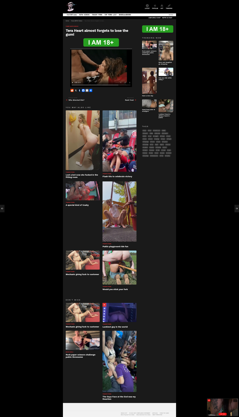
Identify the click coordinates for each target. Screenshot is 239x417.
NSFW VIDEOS (84, 15)
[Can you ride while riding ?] (166, 72)
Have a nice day (147, 96)
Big (152, 133)
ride (158, 150)
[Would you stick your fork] (119, 268)
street (169, 153)
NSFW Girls (69, 352)
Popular (104, 305)
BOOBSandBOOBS (125, 15)
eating (157, 139)
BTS (145, 136)
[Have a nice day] (149, 81)
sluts (162, 153)
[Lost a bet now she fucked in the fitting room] (83, 140)
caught (156, 136)
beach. (146, 133)
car (150, 136)
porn (165, 147)
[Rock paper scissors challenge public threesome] (83, 340)
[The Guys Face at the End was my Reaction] (119, 361)
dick (145, 139)
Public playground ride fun (115, 246)
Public (145, 150)
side (151, 153)
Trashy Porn (70, 172)
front (153, 141)
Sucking (146, 155)
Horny (168, 144)
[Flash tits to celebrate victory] (119, 141)
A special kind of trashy (77, 205)
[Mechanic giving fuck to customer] (83, 260)
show (145, 153)
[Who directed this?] (2, 208)
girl (157, 144)
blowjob (165, 133)
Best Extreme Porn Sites (143, 414)
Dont (151, 139)
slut (157, 153)
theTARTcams (72, 15)
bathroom (157, 130)
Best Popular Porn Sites (127, 414)
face (163, 139)
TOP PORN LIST (110, 15)
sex (169, 150)
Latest (147, 8)
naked (145, 147)
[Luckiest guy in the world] (119, 312)
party (152, 147)
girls (162, 144)
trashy (168, 155)
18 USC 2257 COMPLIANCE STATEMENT (139, 413)
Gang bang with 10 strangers (148, 110)
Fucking (146, 144)
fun (152, 144)
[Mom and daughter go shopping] (166, 50)
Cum (169, 136)
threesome (154, 155)
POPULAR (155, 8)
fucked (165, 141)
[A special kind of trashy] (83, 190)
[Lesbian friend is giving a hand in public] (166, 105)
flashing (146, 141)
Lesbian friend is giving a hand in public (164, 115)
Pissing (159, 147)
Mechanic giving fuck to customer (82, 274)
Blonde (158, 133)
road (164, 150)
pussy (152, 150)
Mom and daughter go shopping (165, 63)
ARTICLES (155, 413)
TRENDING (169, 8)
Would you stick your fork (115, 289)
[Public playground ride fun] (119, 211)
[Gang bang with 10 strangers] (149, 103)
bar (150, 130)
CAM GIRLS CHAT (154, 18)
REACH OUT (124, 413)
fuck (159, 141)
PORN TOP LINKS (164, 413)
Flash (169, 139)
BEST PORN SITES (157, 414)
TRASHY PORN (97, 15)
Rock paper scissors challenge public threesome (80, 356)
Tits (162, 155)
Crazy (162, 136)
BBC (164, 130)
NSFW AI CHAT (167, 18)
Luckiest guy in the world (115, 327)
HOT (162, 8)
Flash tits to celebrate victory (117, 176)
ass (145, 130)
